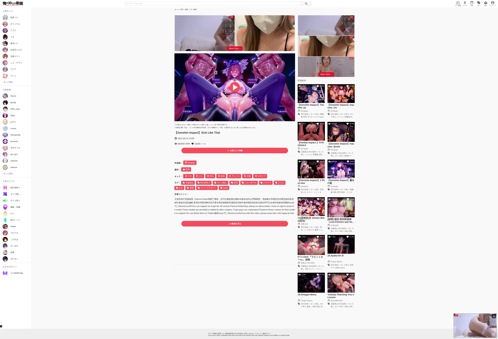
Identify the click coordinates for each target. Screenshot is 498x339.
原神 (186, 9)
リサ (190, 9)
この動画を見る (234, 224)
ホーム (176, 9)
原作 (182, 9)
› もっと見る (8, 82)
